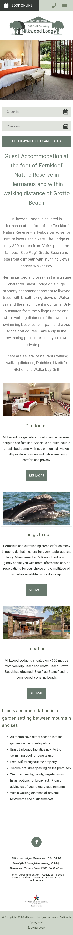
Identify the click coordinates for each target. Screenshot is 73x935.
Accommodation (29, 874)
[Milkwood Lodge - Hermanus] (36, 25)
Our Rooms (36, 425)
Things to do (36, 534)
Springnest (36, 922)
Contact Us (53, 877)
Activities (47, 874)
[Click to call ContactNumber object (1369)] (54, 5)
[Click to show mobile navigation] (66, 5)
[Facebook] (36, 842)
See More (36, 476)
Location (37, 648)
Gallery (26, 877)
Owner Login (37, 927)
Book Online (22, 5)
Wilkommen (37, 880)
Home (13, 874)
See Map (36, 693)
